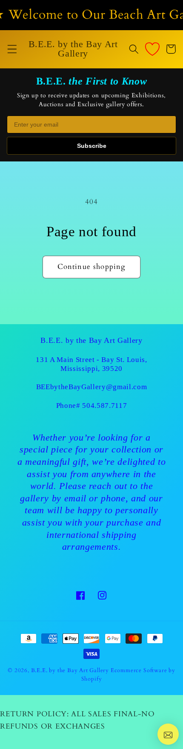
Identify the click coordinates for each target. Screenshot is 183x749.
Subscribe (91, 145)
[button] (12, 49)
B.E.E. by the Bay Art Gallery (70, 670)
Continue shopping (91, 266)
